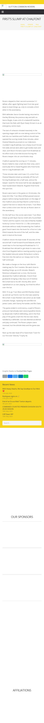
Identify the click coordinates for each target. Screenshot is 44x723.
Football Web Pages (24, 371)
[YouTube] (40, 2)
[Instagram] (37, 2)
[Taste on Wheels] (22, 534)
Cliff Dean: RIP (7, 414)
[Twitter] (33, 2)
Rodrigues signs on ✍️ (11, 396)
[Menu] (2, 11)
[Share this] (10, 376)
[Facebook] (29, 2)
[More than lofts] (22, 561)
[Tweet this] (15, 376)
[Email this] (4, 376)
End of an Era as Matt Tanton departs (16, 401)
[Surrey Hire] (22, 588)
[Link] (4, 6)
